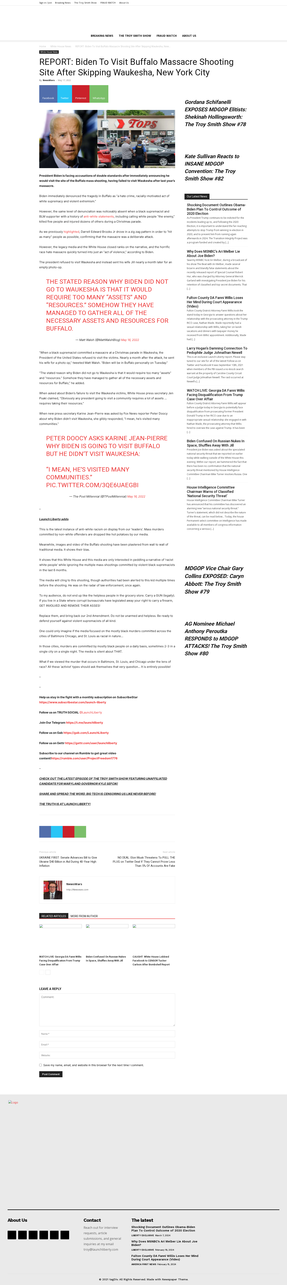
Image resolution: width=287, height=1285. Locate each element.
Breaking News (62, 2)
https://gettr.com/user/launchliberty (91, 743)
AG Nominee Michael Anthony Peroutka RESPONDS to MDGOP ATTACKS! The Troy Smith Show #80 (215, 639)
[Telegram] (54, 1235)
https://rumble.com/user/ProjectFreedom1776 (84, 758)
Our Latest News (197, 196)
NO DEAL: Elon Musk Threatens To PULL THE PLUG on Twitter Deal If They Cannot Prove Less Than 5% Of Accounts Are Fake (144, 862)
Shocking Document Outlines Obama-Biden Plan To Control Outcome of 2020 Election (216, 209)
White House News (60, 46)
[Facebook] (45, 832)
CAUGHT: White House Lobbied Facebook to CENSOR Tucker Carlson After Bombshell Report (151, 960)
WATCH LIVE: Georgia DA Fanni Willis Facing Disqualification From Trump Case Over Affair (60, 960)
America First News (143, 1264)
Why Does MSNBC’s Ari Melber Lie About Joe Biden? (213, 253)
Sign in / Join (45, 2)
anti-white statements (99, 216)
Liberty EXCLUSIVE (142, 1235)
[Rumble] (43, 1235)
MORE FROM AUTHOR (84, 916)
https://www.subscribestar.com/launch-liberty (72, 702)
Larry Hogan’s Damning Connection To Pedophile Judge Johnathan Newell (217, 350)
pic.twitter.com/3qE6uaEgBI (92, 485)
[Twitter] (57, 832)
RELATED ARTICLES (54, 916)
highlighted (71, 232)
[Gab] (22, 1235)
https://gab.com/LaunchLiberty (86, 733)
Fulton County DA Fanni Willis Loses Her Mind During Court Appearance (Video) (215, 302)
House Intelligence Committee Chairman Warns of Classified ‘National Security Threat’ (211, 491)
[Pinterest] (68, 832)
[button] (243, 36)
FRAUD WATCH (108, 2)
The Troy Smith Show (85, 2)
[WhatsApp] (80, 832)
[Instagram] (33, 1235)
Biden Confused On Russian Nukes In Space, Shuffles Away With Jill (215, 443)
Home (42, 46)
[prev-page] (41, 972)
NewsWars (49, 80)
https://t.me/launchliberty (84, 722)
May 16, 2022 (130, 340)
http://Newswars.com (77, 889)
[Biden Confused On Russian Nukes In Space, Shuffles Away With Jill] (107, 938)
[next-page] (47, 972)
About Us (124, 2)
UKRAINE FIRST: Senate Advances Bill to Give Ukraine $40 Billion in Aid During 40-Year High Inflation (68, 862)
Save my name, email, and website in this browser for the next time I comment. (93, 1065)
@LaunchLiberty (90, 712)
